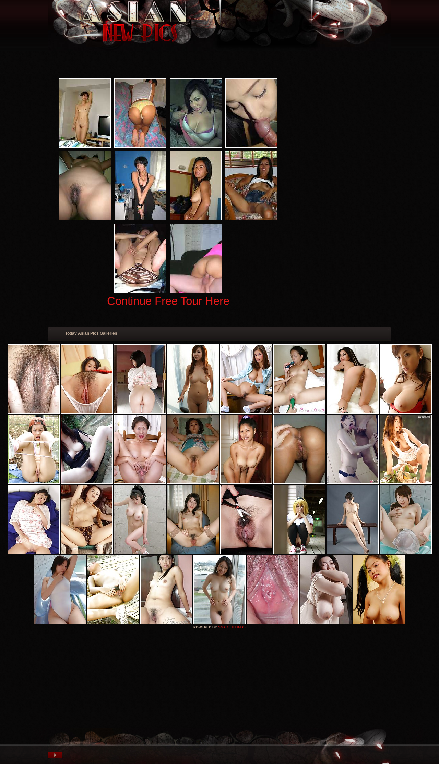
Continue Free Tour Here (168, 301)
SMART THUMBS (232, 627)
